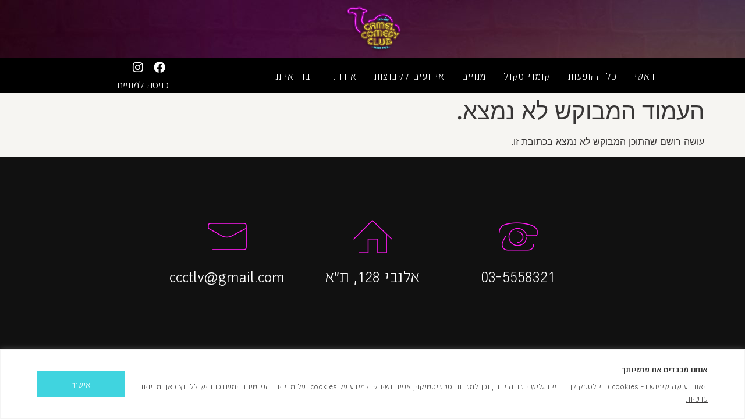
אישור (81, 384)
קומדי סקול (527, 75)
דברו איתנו (294, 75)
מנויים (474, 75)
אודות (345, 75)
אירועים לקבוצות (409, 75)
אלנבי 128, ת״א (372, 276)
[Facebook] (159, 67)
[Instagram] (138, 67)
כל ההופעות (592, 75)
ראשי (644, 75)
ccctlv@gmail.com (227, 276)
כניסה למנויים (143, 84)
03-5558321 (518, 276)
